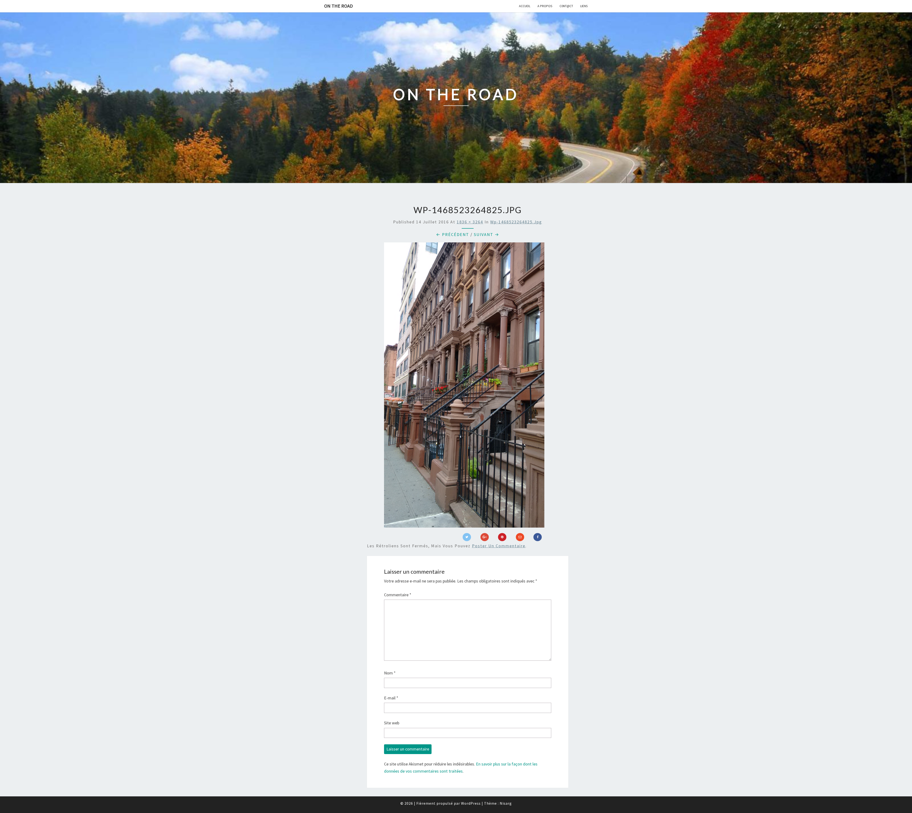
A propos (544, 6)
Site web (391, 723)
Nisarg (506, 803)
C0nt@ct (566, 6)
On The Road (338, 6)
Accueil (524, 6)
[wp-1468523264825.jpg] (464, 387)
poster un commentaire (498, 545)
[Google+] (484, 537)
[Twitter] (467, 537)
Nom (390, 673)
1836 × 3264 (470, 222)
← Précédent (452, 234)
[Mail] (520, 537)
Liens (584, 6)
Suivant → (486, 234)
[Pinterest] (502, 537)
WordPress (471, 803)
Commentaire (397, 594)
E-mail (391, 698)
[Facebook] (537, 537)
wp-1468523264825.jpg (516, 222)
